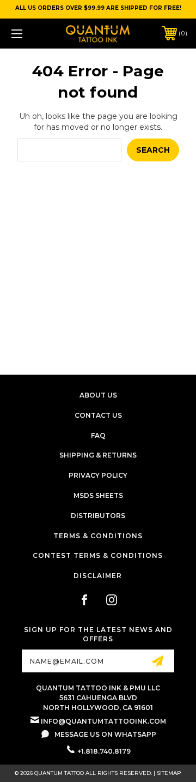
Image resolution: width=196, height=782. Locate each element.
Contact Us (98, 415)
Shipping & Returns (98, 455)
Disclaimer (98, 576)
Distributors (98, 516)
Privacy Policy (98, 475)
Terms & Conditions (98, 536)
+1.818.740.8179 (104, 751)
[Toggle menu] (28, 34)
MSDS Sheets (98, 495)
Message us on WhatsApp (105, 734)
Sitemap (169, 773)
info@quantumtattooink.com (103, 721)
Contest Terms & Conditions (98, 555)
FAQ (98, 435)
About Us (98, 395)
